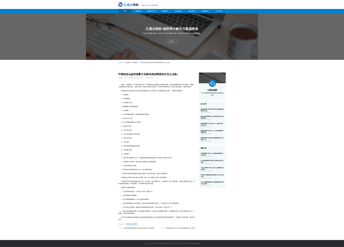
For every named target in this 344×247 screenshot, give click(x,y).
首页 (125, 11)
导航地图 (197, 243)
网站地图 (192, 243)
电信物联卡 (178, 11)
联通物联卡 (205, 11)
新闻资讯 (138, 11)
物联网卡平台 (152, 11)
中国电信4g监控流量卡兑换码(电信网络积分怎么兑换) (155, 62)
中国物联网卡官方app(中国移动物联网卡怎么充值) (180, 228)
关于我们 (219, 11)
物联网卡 (165, 11)
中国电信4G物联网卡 (131, 224)
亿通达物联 (128, 62)
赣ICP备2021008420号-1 (183, 243)
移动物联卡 (192, 11)
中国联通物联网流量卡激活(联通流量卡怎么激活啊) (139, 228)
